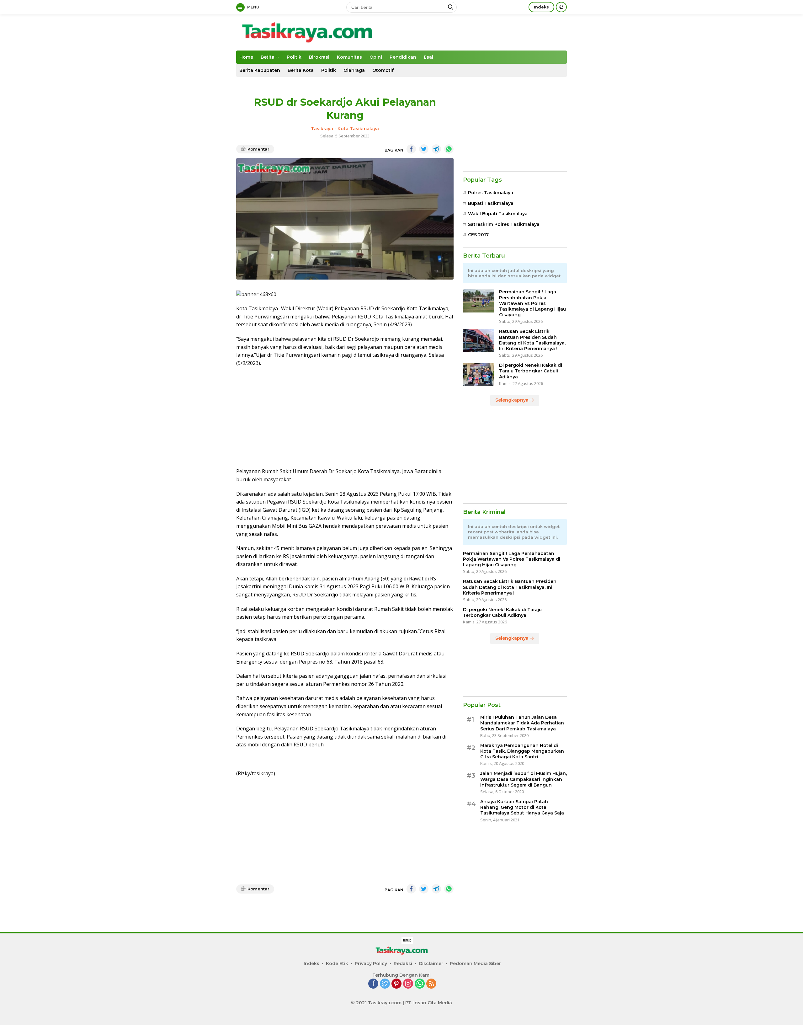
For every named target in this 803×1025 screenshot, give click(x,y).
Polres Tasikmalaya (490, 193)
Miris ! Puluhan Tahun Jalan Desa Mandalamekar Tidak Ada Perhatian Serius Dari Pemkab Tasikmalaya (522, 723)
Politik (294, 57)
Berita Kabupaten (259, 70)
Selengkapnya (512, 400)
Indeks (541, 6)
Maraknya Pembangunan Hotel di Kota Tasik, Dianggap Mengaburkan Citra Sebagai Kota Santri (522, 751)
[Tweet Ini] (423, 149)
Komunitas (349, 57)
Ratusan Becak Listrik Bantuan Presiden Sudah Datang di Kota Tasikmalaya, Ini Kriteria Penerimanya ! (532, 340)
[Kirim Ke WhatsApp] (449, 149)
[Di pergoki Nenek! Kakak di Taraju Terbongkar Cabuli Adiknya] (478, 374)
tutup (407, 940)
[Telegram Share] (436, 149)
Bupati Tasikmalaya (490, 203)
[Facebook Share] (411, 149)
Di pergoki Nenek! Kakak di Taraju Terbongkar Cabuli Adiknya (530, 371)
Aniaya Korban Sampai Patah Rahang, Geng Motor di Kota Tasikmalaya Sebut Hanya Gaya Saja (522, 807)
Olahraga (354, 70)
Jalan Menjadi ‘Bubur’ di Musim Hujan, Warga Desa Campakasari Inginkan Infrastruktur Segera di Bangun (523, 779)
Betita (267, 57)
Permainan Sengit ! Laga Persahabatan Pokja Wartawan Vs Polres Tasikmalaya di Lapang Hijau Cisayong (532, 303)
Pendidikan (403, 57)
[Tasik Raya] (306, 32)
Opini (376, 57)
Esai (428, 57)
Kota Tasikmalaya (358, 128)
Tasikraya (322, 128)
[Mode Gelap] (561, 7)
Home (246, 57)
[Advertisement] (345, 417)
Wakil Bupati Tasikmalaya (498, 214)
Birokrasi (319, 57)
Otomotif (383, 70)
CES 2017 (478, 235)
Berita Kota (301, 70)
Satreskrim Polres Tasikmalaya (504, 224)
